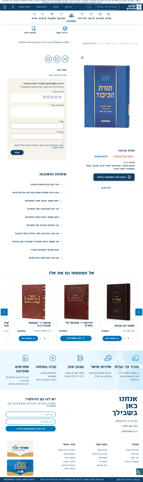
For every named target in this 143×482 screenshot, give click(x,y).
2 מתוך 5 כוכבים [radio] (56, 97)
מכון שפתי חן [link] (128, 331)
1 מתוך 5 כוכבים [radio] (60, 97)
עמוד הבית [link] (131, 43)
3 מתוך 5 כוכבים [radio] (52, 97)
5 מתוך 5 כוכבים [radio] (44, 97)
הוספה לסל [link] (110, 338)
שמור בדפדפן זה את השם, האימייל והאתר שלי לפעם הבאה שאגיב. (39, 146)
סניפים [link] (55, 7)
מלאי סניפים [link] (101, 157)
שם (61, 121)
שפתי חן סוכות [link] (124, 325)
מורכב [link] (95, 166)
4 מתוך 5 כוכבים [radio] (48, 97)
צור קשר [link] (68, 7)
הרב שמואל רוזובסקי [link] (42, 331)
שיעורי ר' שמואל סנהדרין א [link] (39, 324)
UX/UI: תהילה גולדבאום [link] (128, 480)
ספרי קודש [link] (118, 43)
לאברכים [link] (116, 166)
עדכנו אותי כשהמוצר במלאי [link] (111, 177)
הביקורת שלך (56, 105)
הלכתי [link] (125, 166)
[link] (139, 471)
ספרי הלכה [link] (104, 43)
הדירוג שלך (57, 92)
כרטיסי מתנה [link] (41, 7)
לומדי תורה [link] (105, 166)
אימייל (60, 132)
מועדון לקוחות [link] (24, 7)
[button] (141, 2)
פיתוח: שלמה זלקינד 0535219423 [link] (19, 480)
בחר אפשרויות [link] (74, 338)
